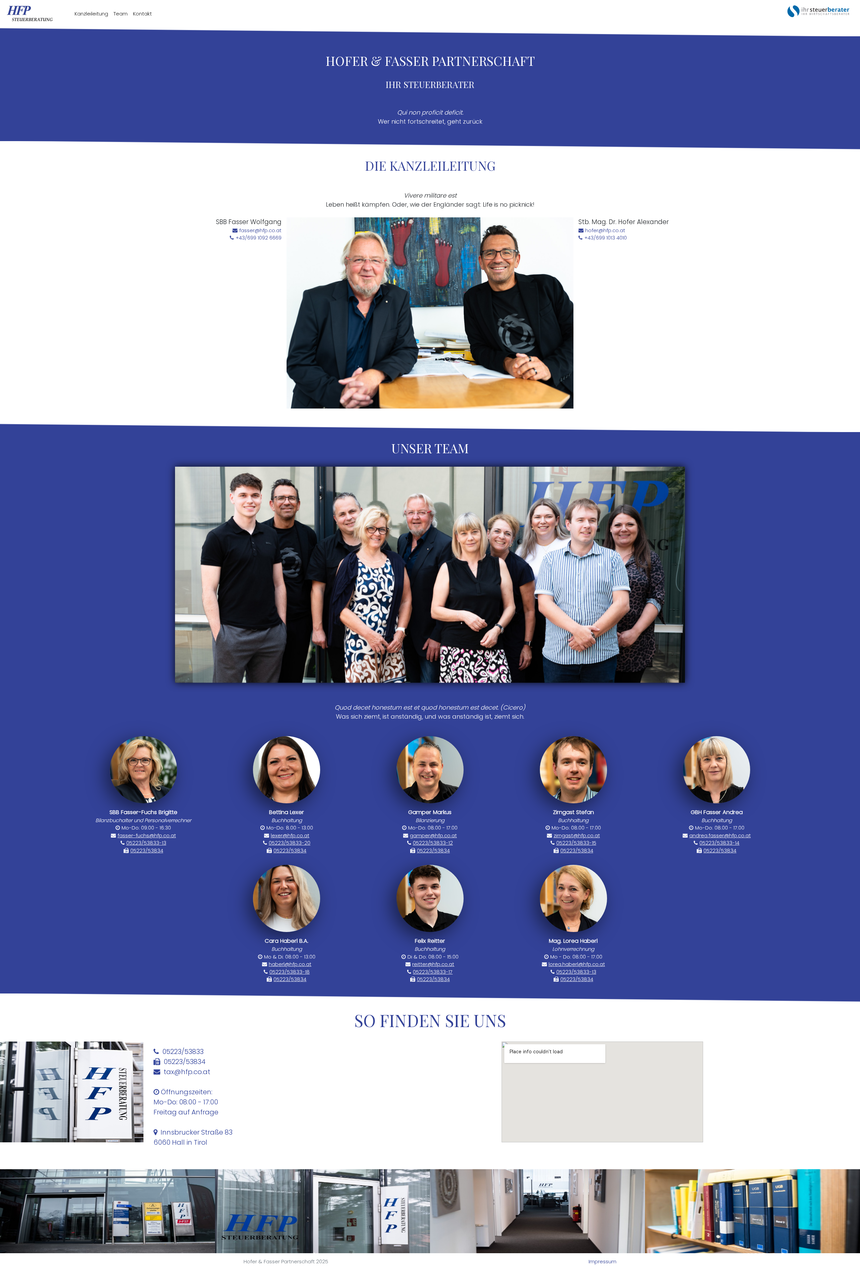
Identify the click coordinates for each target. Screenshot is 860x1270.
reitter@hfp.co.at (433, 964)
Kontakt (142, 13)
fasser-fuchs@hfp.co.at (147, 835)
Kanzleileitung (91, 13)
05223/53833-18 (289, 971)
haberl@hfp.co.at (290, 964)
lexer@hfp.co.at (290, 835)
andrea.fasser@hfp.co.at (720, 835)
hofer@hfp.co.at (605, 230)
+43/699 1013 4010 (605, 237)
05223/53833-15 (576, 842)
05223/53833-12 (433, 842)
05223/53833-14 (719, 842)
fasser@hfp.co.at (260, 230)
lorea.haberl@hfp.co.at (577, 964)
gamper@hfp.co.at (433, 835)
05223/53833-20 (289, 842)
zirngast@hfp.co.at (577, 835)
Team (121, 13)
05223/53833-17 (433, 971)
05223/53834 (146, 850)
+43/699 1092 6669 (258, 237)
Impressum (602, 1261)
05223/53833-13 (146, 842)
